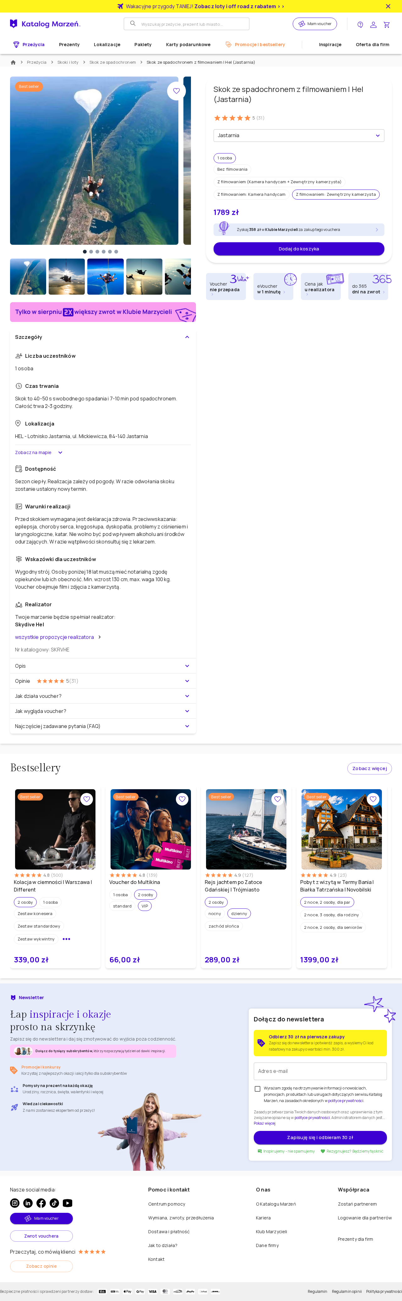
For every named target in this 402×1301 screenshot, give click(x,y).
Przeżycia (37, 62)
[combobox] (293, 135)
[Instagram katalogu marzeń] (14, 1203)
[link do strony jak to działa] (360, 24)
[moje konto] (373, 24)
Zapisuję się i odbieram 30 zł (320, 1137)
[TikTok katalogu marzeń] (54, 1203)
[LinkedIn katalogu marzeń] (28, 1203)
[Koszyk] (386, 24)
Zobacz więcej (369, 768)
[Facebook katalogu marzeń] (41, 1203)
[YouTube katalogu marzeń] (67, 1203)
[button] (225, 158)
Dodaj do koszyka (299, 248)
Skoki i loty (68, 62)
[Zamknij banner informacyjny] (388, 6)
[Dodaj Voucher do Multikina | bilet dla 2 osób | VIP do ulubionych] (182, 799)
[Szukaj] (133, 24)
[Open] (377, 135)
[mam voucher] (302, 24)
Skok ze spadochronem (113, 62)
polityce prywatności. (313, 1117)
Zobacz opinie (41, 1266)
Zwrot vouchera (41, 1236)
